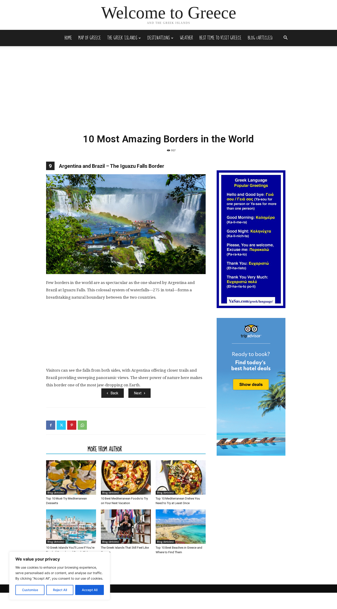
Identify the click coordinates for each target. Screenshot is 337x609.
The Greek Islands (122, 38)
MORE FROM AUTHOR (105, 449)
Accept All (89, 590)
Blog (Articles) (260, 38)
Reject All (60, 590)
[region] (59, 576)
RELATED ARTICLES (65, 449)
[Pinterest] (71, 425)
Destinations (158, 38)
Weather (186, 38)
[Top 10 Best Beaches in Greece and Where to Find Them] (181, 526)
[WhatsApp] (82, 425)
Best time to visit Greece (220, 38)
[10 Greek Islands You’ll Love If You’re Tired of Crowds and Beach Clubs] (71, 526)
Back (114, 393)
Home (68, 38)
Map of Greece (89, 38)
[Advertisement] (168, 95)
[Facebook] (50, 425)
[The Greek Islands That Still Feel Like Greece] (126, 526)
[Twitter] (61, 425)
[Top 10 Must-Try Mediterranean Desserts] (71, 477)
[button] (285, 38)
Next (137, 393)
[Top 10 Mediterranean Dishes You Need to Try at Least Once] (181, 477)
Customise (30, 590)
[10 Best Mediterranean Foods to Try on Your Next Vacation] (126, 477)
